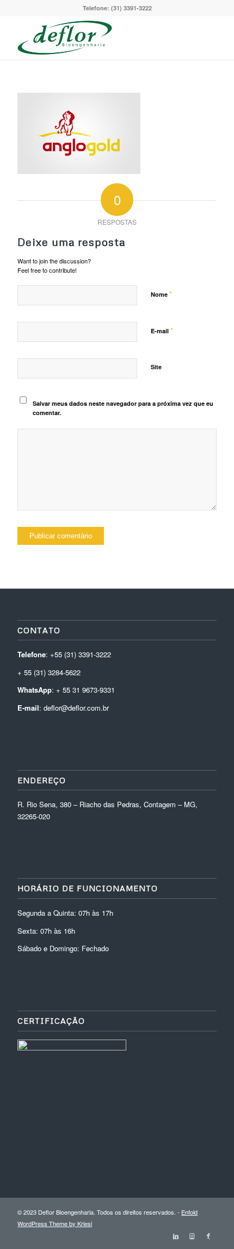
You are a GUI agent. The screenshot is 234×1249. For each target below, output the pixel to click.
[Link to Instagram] (192, 1235)
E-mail (162, 330)
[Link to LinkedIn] (176, 1235)
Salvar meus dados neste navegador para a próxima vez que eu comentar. (123, 408)
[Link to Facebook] (208, 1235)
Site (156, 367)
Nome (161, 294)
